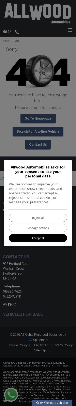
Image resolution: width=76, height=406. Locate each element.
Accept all (38, 238)
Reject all (38, 218)
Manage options (38, 228)
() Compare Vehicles (54, 402)
